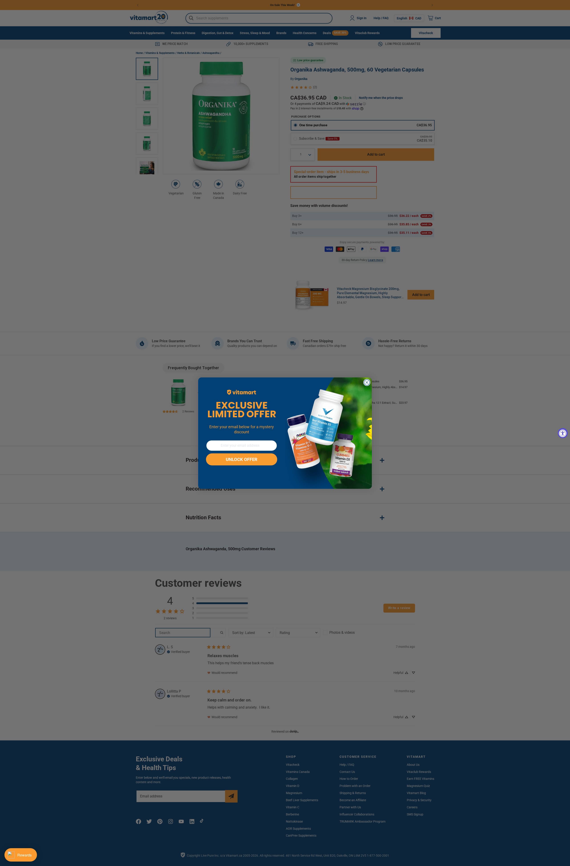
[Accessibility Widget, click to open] (563, 433)
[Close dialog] (367, 382)
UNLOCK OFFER (241, 459)
